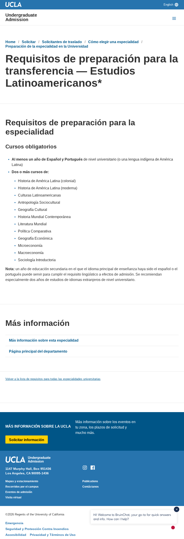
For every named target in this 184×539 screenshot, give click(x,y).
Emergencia (14, 523)
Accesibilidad (15, 534)
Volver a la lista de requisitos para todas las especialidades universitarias (53, 379)
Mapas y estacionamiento (21, 481)
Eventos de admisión (18, 492)
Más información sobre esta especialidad (44, 340)
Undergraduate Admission (21, 17)
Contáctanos (90, 486)
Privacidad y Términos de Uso (53, 534)
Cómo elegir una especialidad (113, 42)
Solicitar (29, 42)
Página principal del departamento (38, 351)
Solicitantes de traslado (62, 42)
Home (10, 42)
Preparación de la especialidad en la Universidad (46, 46)
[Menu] (174, 18)
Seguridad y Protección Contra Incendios (37, 528)
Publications (90, 481)
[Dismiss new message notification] (177, 509)
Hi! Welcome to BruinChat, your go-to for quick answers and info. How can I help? (132, 517)
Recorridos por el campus (22, 486)
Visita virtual (13, 497)
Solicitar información (26, 440)
